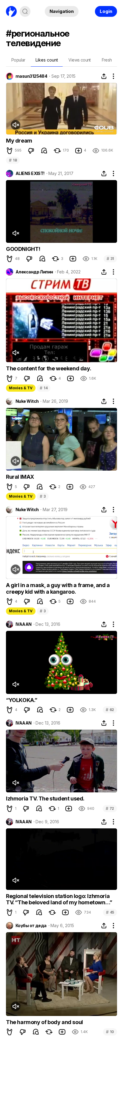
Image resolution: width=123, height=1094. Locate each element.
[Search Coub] (25, 11)
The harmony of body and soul (44, 1022)
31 (110, 258)
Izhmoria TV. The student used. (45, 798)
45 (110, 912)
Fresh (107, 59)
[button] (9, 150)
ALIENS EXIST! (30, 173)
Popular (18, 59)
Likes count (47, 59)
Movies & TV (21, 388)
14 (43, 387)
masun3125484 (31, 76)
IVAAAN (24, 624)
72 (110, 808)
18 (13, 160)
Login (106, 11)
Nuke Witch (27, 401)
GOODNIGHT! (23, 249)
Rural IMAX (20, 477)
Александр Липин (34, 272)
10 (110, 1031)
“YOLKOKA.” (21, 700)
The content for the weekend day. (48, 368)
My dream (19, 140)
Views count (79, 59)
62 (110, 709)
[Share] (103, 76)
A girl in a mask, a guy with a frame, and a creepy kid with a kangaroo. (58, 588)
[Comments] (44, 150)
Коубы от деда (31, 926)
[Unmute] (15, 125)
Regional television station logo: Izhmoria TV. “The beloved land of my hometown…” (59, 899)
